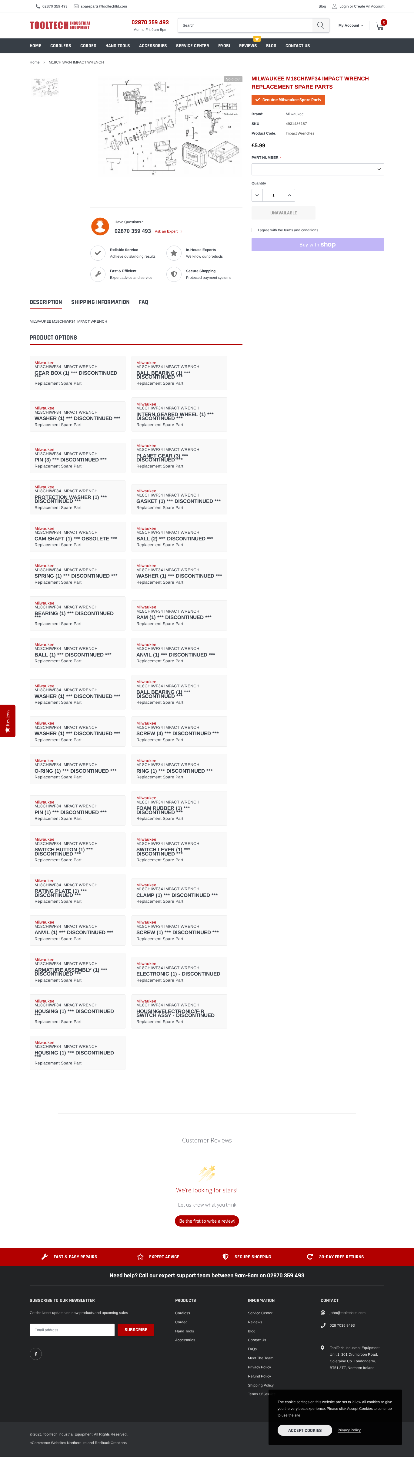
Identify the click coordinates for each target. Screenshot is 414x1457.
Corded (88, 46)
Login (344, 6)
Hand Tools (117, 46)
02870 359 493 (55, 6)
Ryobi (224, 46)
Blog (322, 6)
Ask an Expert (167, 231)
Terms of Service (262, 1394)
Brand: (257, 114)
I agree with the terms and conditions (287, 230)
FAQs (252, 1349)
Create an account (369, 6)
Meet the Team (260, 1358)
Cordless (60, 46)
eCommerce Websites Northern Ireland (62, 1443)
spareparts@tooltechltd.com (104, 6)
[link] (36, 1354)
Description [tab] (46, 302)
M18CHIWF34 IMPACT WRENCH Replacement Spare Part (76, 373)
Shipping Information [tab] (100, 302)
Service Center (192, 46)
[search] (320, 25)
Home (35, 46)
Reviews (248, 46)
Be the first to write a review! (207, 1221)
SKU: (256, 124)
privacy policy (349, 1430)
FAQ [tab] (143, 302)
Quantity (259, 183)
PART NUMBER (266, 157)
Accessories (153, 46)
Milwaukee (295, 114)
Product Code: (264, 133)
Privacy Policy (259, 1367)
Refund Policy (259, 1376)
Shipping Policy (261, 1385)
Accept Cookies (305, 1430)
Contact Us (297, 46)
